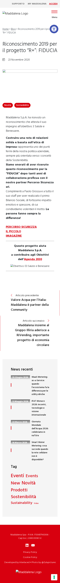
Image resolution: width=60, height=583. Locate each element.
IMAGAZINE (14, 236)
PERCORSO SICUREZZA (21, 227)
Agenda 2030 (33, 259)
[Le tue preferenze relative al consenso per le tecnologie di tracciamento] (54, 577)
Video (36, 503)
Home (5, 29)
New (15, 483)
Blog (13, 29)
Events (32, 476)
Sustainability (21, 503)
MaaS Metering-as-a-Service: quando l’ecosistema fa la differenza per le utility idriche (40, 385)
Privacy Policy (30, 552)
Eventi (17, 476)
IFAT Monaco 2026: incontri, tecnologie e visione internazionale (39, 408)
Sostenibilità (22, 105)
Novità (7, 105)
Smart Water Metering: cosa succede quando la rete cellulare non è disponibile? (40, 451)
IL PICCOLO (13, 231)
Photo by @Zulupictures (44, 562)
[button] (54, 29)
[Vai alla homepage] (15, 13)
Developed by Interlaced (17, 562)
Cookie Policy (30, 557)
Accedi (53, 4)
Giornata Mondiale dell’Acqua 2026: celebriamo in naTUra (40, 428)
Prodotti (19, 490)
